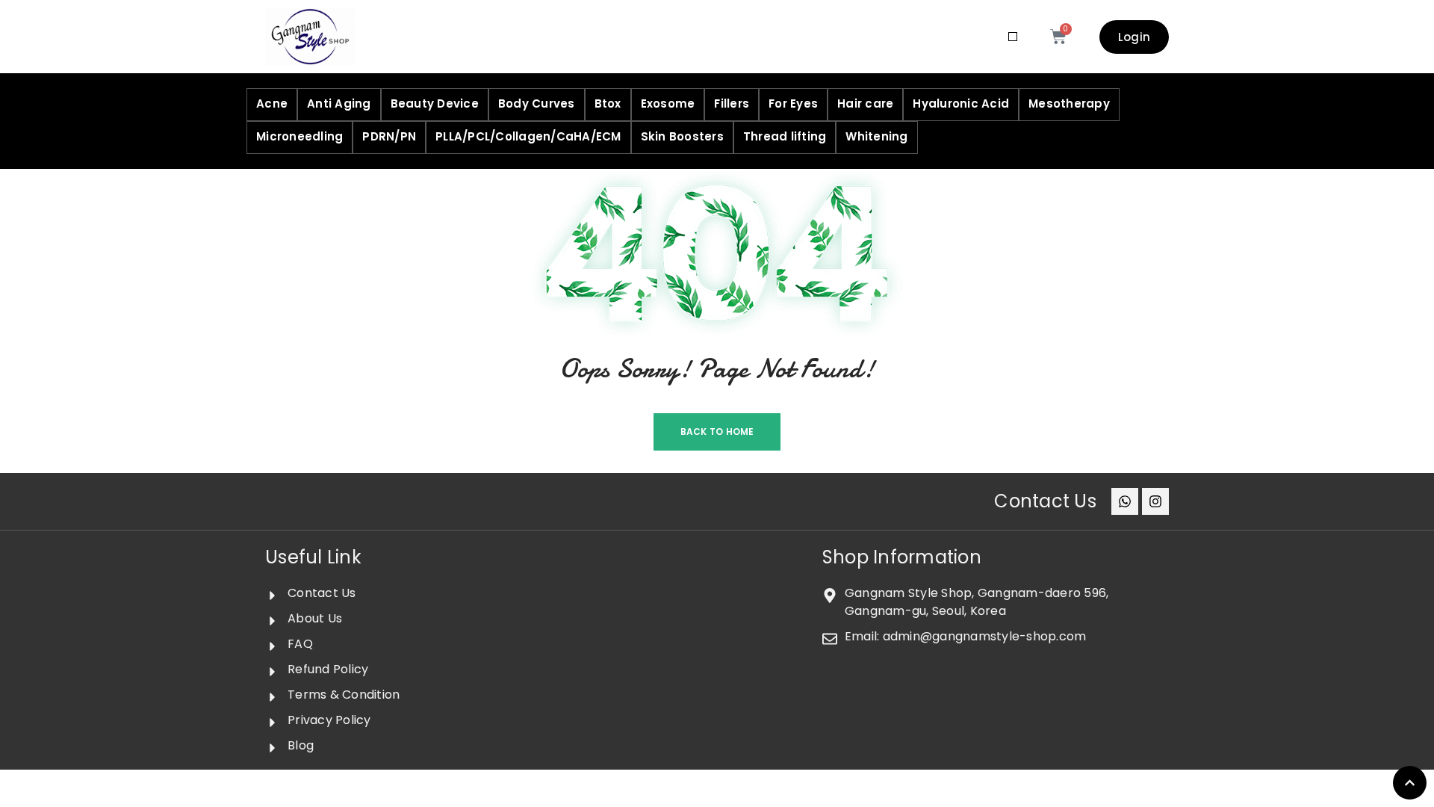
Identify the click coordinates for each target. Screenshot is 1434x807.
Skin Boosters (682, 136)
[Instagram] (1155, 501)
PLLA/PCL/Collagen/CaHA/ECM (528, 136)
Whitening (876, 136)
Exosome (668, 103)
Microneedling (299, 136)
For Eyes (793, 103)
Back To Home (717, 431)
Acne (272, 103)
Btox (608, 103)
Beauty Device (435, 103)
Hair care (865, 103)
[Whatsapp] (1124, 501)
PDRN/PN (389, 136)
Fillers (731, 103)
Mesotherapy (1069, 103)
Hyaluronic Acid (961, 103)
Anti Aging (339, 103)
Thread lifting (785, 136)
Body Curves (536, 103)
